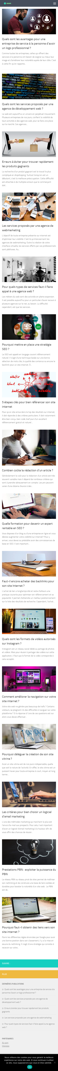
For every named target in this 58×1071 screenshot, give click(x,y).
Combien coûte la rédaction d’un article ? (27, 470)
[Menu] (54, 3)
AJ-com (5, 1043)
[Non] (54, 1062)
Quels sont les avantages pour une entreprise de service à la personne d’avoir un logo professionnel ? (28, 43)
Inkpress (5, 1046)
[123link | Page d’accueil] (9, 3)
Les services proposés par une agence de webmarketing (28, 1017)
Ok (29, 1067)
